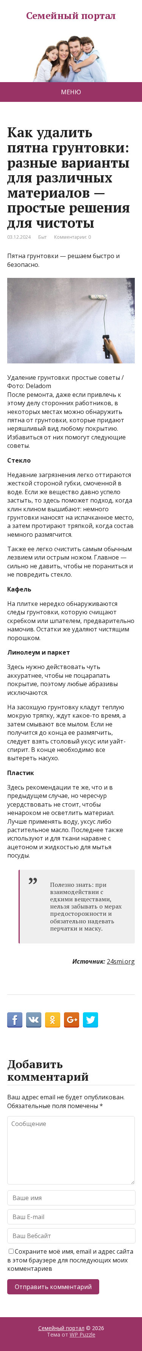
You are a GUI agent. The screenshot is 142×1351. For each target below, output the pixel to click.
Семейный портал (70, 15)
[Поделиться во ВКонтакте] (33, 1020)
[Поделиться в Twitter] (90, 1020)
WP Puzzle (82, 1334)
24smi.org (121, 961)
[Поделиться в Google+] (71, 1020)
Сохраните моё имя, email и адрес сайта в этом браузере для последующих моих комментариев (70, 1260)
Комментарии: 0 (72, 237)
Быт (42, 237)
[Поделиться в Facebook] (14, 1020)
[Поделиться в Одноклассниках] (52, 1020)
